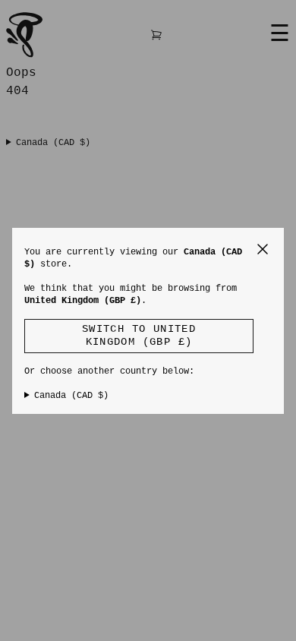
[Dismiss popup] (262, 249)
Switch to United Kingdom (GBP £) (139, 336)
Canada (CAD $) (71, 395)
